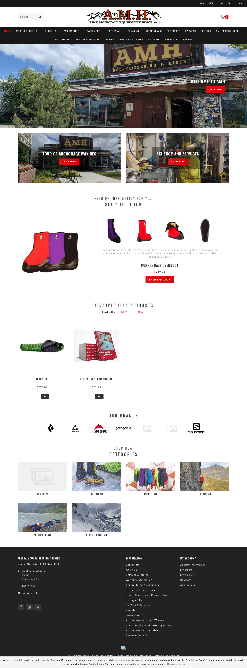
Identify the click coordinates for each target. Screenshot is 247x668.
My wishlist (187, 575)
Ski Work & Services (86, 39)
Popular (139, 312)
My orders (186, 570)
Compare (185, 580)
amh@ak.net (29, 593)
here (149, 664)
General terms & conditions (142, 585)
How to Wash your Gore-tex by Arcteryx (150, 625)
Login (239, 3)
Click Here (69, 161)
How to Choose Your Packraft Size (147, 595)
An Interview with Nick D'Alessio (145, 620)
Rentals (206, 31)
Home (7, 31)
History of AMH (135, 600)
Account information (192, 565)
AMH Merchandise (227, 31)
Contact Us (132, 565)
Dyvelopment (172, 656)
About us (131, 570)
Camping (153, 39)
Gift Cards (173, 31)
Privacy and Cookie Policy (141, 590)
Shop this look (159, 279)
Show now (177, 161)
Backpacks (93, 31)
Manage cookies (176, 664)
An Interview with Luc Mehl (142, 630)
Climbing (133, 31)
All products (187, 585)
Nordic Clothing (26, 31)
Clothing (50, 31)
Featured (108, 312)
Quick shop (43, 377)
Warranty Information (139, 580)
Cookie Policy (96, 664)
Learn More (133, 615)
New (124, 312)
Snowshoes (62, 39)
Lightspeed (145, 656)
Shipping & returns (137, 575)
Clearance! (171, 39)
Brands (188, 39)
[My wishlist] (229, 3)
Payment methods (137, 635)
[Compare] (222, 3)
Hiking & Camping (130, 39)
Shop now (215, 89)
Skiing (108, 39)
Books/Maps (154, 31)
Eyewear (190, 31)
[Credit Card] (123, 648)
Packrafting (71, 31)
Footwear (114, 31)
